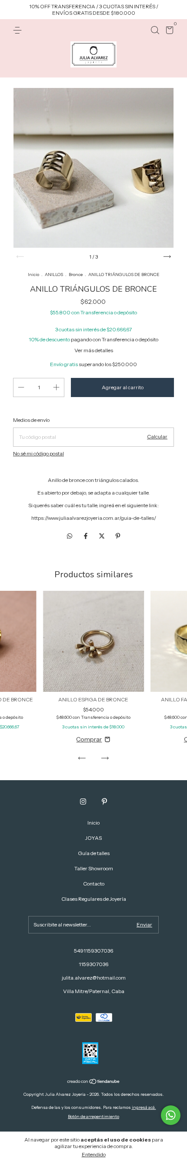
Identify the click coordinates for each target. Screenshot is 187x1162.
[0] (168, 31)
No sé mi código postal (38, 453)
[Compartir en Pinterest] (118, 536)
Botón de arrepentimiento (93, 1116)
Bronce (76, 274)
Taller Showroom (93, 868)
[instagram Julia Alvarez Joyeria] (83, 801)
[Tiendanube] (94, 1082)
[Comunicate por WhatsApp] (170, 1115)
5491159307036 (93, 950)
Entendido (94, 1154)
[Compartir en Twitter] (102, 536)
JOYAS (93, 838)
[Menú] (19, 30)
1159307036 (93, 964)
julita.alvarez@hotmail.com (94, 977)
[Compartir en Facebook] (86, 536)
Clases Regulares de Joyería (93, 899)
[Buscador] (154, 30)
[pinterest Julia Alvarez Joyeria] (104, 801)
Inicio (33, 274)
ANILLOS (54, 274)
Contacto (93, 883)
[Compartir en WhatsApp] (70, 536)
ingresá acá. (144, 1107)
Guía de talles (94, 853)
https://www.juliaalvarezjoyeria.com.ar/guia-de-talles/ (93, 518)
